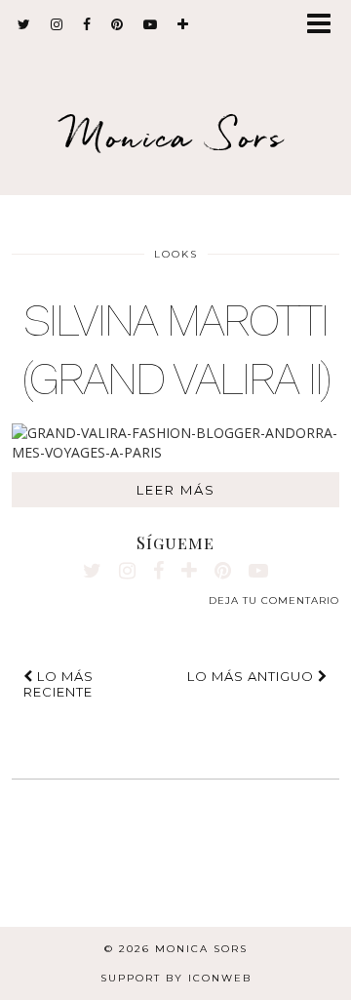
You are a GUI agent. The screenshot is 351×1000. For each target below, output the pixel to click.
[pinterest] (117, 24)
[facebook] (87, 24)
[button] (325, 25)
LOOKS (176, 254)
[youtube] (150, 24)
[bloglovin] (183, 24)
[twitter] (24, 24)
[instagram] (57, 24)
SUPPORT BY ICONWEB (176, 978)
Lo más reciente (58, 684)
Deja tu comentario (274, 600)
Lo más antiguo (252, 676)
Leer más (175, 490)
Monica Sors (175, 136)
